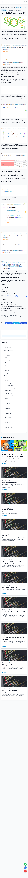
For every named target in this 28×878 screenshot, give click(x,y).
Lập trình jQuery (8, 413)
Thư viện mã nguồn (9, 385)
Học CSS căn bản (9, 430)
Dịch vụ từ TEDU (7, 347)
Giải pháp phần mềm (8, 350)
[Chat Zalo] (25, 867)
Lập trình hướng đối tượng (9, 690)
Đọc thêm (4, 463)
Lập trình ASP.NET (9, 410)
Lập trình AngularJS (9, 383)
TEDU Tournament (9, 357)
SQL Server (9, 405)
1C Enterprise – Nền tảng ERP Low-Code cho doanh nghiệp (14, 416)
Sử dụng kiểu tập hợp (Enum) (10, 482)
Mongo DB (9, 403)
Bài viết (7, 7)
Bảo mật (6, 398)
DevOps (7, 380)
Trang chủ (3, 7)
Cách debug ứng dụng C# (9, 587)
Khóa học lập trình (7, 370)
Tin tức (5, 352)
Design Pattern (8, 390)
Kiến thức (6, 375)
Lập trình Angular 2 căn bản (11, 395)
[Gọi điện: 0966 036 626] (25, 864)
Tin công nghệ (8, 355)
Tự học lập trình (7, 422)
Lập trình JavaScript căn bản (11, 388)
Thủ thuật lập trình (9, 393)
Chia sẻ (5, 365)
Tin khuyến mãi (8, 362)
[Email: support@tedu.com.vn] (25, 871)
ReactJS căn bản (8, 427)
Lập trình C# (12, 7)
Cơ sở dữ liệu (7, 400)
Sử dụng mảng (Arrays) (8, 665)
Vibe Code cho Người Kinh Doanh (11, 367)
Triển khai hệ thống (9, 378)
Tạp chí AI (6, 345)
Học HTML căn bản (9, 424)
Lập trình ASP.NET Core (10, 419)
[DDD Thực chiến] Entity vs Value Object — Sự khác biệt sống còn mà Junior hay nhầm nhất (13, 456)
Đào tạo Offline (8, 373)
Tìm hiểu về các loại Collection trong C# (13, 611)
